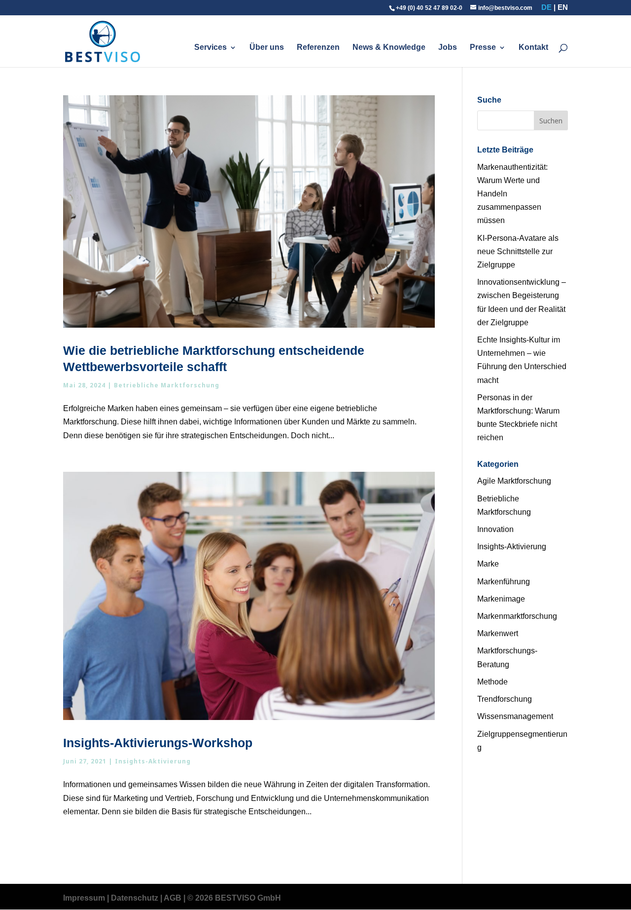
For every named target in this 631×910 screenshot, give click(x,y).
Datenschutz (134, 898)
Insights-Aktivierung (153, 761)
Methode (492, 682)
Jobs (447, 47)
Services (210, 47)
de (546, 7)
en (563, 7)
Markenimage (501, 599)
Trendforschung (504, 699)
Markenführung (503, 581)
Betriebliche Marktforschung (166, 385)
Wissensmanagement (515, 716)
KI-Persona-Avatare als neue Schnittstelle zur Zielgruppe (518, 251)
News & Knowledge (388, 47)
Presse (483, 47)
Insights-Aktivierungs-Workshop (157, 743)
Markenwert (497, 633)
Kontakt (533, 47)
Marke (488, 564)
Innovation (495, 529)
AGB (172, 898)
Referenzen (318, 47)
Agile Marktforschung (514, 481)
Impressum (84, 898)
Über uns (266, 47)
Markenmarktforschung (517, 616)
